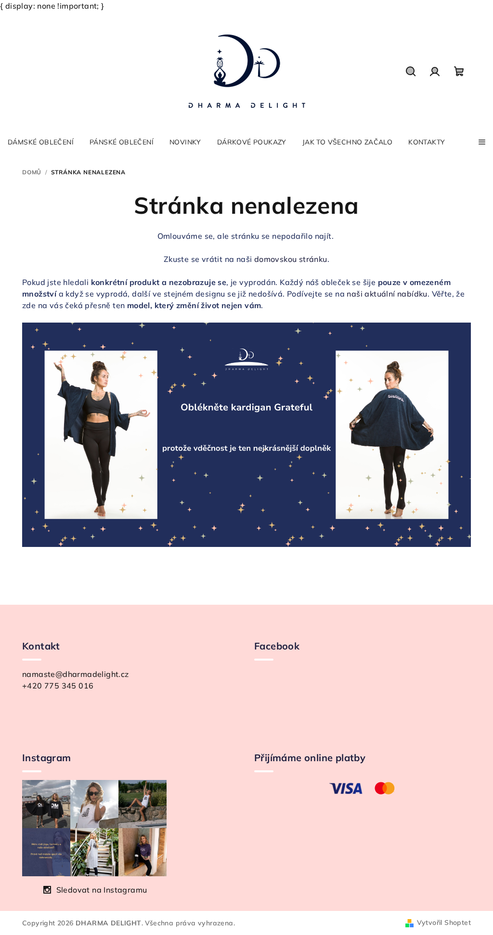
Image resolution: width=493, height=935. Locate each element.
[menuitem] (40, 142)
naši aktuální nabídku (387, 294)
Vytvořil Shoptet (444, 922)
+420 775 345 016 (57, 685)
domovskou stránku (290, 259)
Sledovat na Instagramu (101, 890)
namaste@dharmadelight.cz (75, 674)
